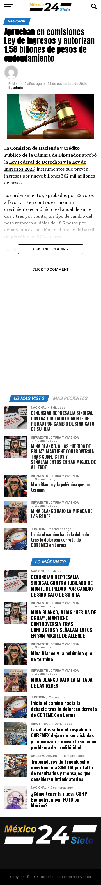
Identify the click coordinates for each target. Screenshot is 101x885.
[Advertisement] (50, 336)
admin (18, 88)
